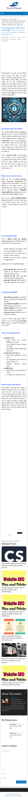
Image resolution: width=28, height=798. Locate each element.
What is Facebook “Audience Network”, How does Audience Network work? (12, 638)
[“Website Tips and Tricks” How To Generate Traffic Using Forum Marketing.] (14, 602)
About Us (7, 795)
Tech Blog (13, 39)
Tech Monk (9, 794)
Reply (10, 728)
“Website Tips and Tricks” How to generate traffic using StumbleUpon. (13, 590)
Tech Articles (13, 19)
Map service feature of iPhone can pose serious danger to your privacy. (14, 660)
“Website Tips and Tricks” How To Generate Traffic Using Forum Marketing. (13, 614)
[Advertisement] (14, 57)
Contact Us (19, 795)
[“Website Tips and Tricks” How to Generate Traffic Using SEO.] (14, 673)
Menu (2, 13)
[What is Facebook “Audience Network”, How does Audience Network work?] (14, 626)
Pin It (9, 535)
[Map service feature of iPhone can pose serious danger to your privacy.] (14, 650)
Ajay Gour (5, 37)
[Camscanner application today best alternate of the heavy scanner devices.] (14, 554)
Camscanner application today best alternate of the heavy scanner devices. (14, 565)
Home (6, 19)
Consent (13, 795)
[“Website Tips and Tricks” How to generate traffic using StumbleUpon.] (14, 578)
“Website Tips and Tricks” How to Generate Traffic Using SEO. (13, 684)
